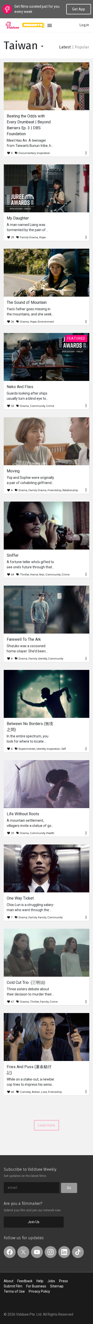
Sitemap (56, 1286)
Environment (46, 321)
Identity (42, 658)
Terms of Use (14, 1291)
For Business (36, 1286)
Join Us (33, 1222)
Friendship (54, 490)
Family (33, 658)
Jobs (51, 1281)
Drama (24, 321)
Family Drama (29, 237)
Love (44, 1092)
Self (63, 748)
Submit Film (13, 1286)
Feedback (24, 1281)
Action (36, 1092)
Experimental (27, 748)
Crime (50, 406)
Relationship (70, 490)
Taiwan (22, 45)
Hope (42, 237)
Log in (84, 25)
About (8, 1281)
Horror (34, 574)
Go (69, 1188)
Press (63, 1281)
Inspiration (43, 153)
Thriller (24, 574)
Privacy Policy (39, 1291)
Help (39, 1281)
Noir (41, 574)
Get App (78, 9)
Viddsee (12, 25)
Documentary (27, 153)
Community (37, 406)
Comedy (25, 1092)
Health (50, 833)
